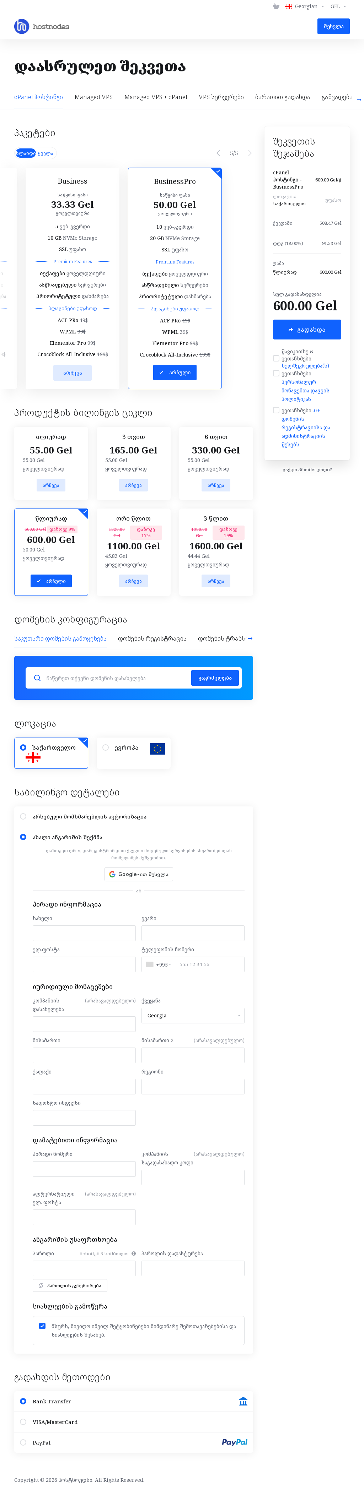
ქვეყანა (151, 1000)
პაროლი (43, 1253)
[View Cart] (276, 6)
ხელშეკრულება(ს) (305, 365)
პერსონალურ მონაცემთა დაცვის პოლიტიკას (306, 390)
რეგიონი (152, 1071)
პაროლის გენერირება (74, 1285)
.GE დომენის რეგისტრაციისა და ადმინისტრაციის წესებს (306, 427)
